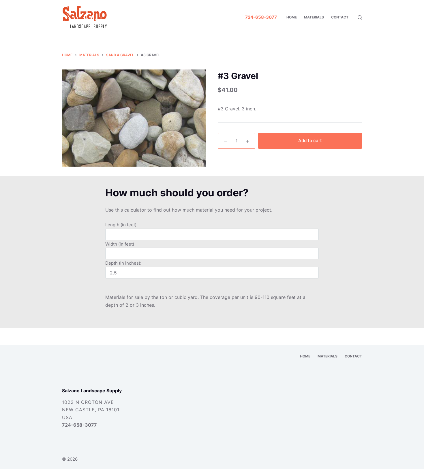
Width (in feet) (119, 244)
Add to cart (310, 140)
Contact (339, 17)
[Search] (360, 17)
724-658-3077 (79, 425)
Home (291, 17)
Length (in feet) (120, 224)
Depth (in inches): (123, 263)
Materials (314, 17)
